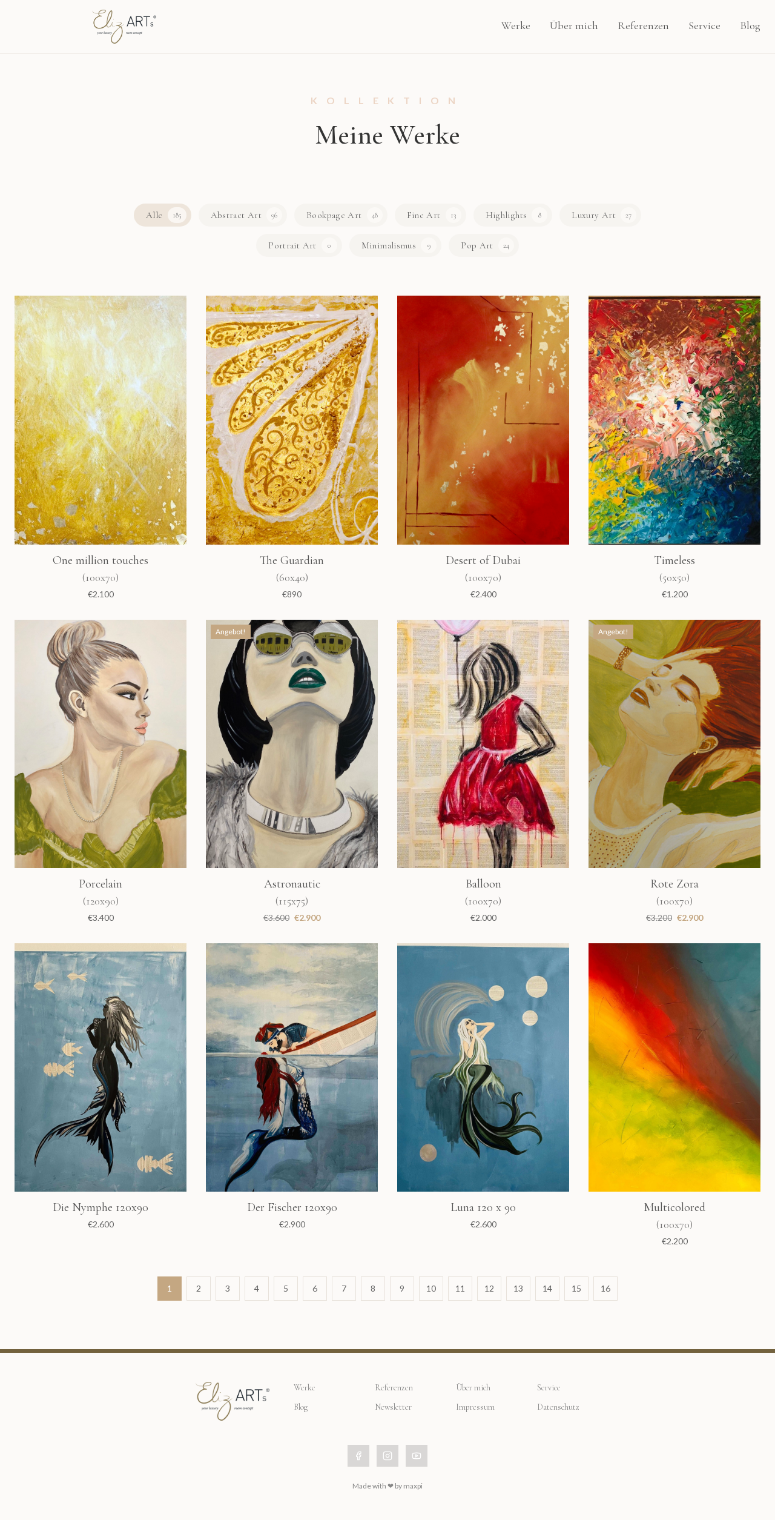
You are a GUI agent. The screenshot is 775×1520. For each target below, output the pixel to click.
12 (489, 1288)
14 (547, 1288)
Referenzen (643, 25)
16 (605, 1288)
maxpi (413, 1485)
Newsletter (393, 1407)
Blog (750, 25)
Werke (515, 25)
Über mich (574, 25)
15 (576, 1288)
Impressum (475, 1407)
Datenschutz (558, 1407)
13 (518, 1288)
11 (460, 1288)
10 (431, 1288)
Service (704, 25)
